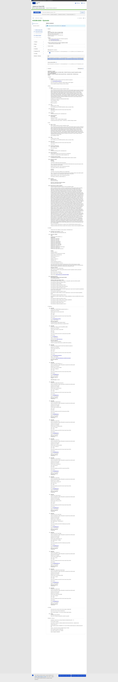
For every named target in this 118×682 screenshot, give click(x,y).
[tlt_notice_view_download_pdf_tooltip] (48, 59)
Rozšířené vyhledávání (54, 14)
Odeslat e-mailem (38, 35)
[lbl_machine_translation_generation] (56, 62)
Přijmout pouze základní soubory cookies (78, 675)
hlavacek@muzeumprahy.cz (55, 39)
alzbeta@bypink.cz (56, 374)
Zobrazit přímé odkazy (39, 31)
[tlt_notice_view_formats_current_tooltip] (82, 68)
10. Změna (35, 53)
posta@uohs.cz (55, 336)
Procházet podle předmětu (70, 14)
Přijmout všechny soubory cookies (64, 675)
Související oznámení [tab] (36, 25)
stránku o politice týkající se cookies (40, 676)
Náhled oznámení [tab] (35, 23)
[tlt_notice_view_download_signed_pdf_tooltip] (49, 52)
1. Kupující (35, 41)
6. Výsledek (36, 48)
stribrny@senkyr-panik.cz (57, 318)
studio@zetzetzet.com (56, 563)
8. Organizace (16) (37, 51)
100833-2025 (64, 25)
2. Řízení (35, 44)
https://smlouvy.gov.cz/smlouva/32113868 (62, 274)
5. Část (35, 46)
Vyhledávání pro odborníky (61, 14)
